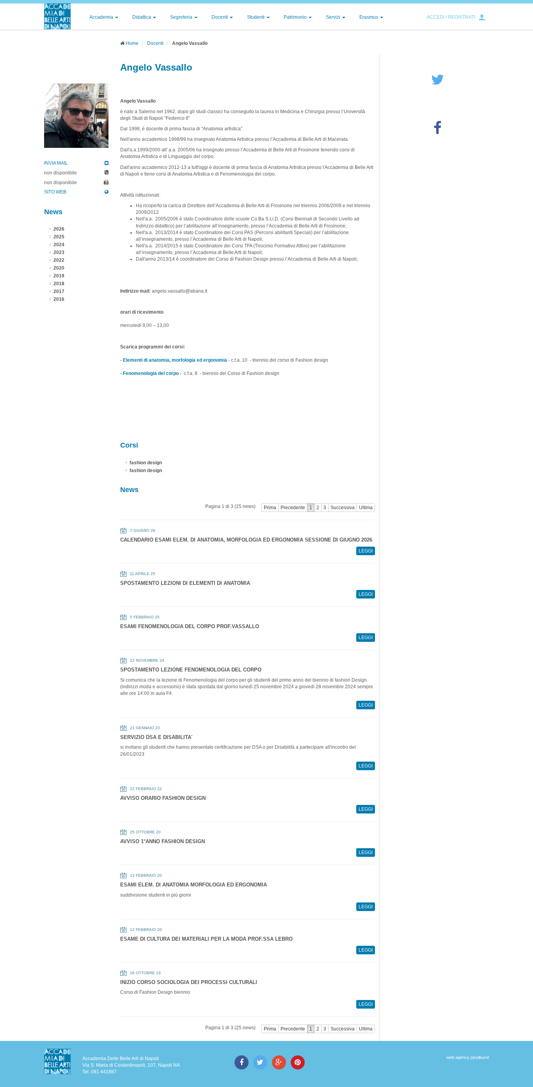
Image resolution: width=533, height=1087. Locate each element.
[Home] (57, 16)
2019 (58, 276)
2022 (58, 260)
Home (132, 43)
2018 (58, 283)
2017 (58, 291)
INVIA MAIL (56, 163)
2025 (58, 237)
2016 (58, 299)
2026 (58, 229)
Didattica (142, 17)
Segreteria (182, 17)
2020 (58, 268)
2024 (58, 244)
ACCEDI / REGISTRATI (450, 17)
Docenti (220, 17)
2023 (58, 252)
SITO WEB (55, 192)
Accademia (101, 17)
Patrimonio (296, 17)
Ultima (366, 507)
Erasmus (369, 17)
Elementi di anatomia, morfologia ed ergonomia (175, 360)
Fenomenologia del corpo (151, 373)
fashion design (146, 462)
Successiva (342, 507)
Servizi (333, 17)
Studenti (256, 17)
